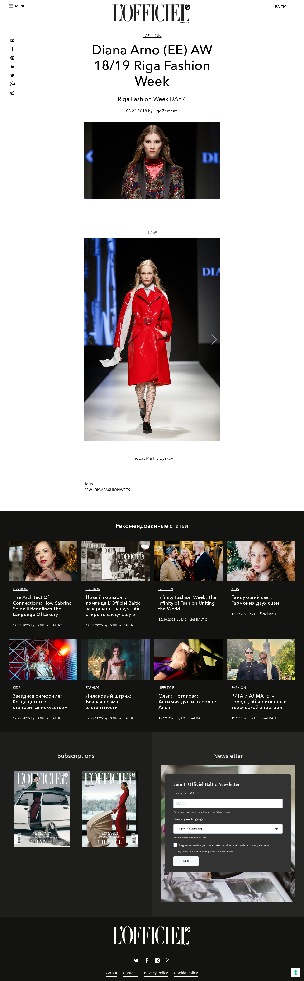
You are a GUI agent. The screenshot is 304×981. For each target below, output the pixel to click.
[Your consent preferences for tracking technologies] (295, 972)
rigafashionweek (112, 490)
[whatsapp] (12, 84)
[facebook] (12, 49)
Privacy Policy (156, 973)
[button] (214, 339)
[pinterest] (12, 58)
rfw (88, 490)
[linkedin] (12, 67)
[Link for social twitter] (136, 961)
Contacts (130, 973)
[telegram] (12, 93)
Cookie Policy (186, 973)
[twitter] (12, 76)
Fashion (152, 35)
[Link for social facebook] (146, 961)
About (111, 973)
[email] (12, 41)
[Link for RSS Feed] (167, 961)
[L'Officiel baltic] (152, 13)
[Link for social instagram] (157, 961)
